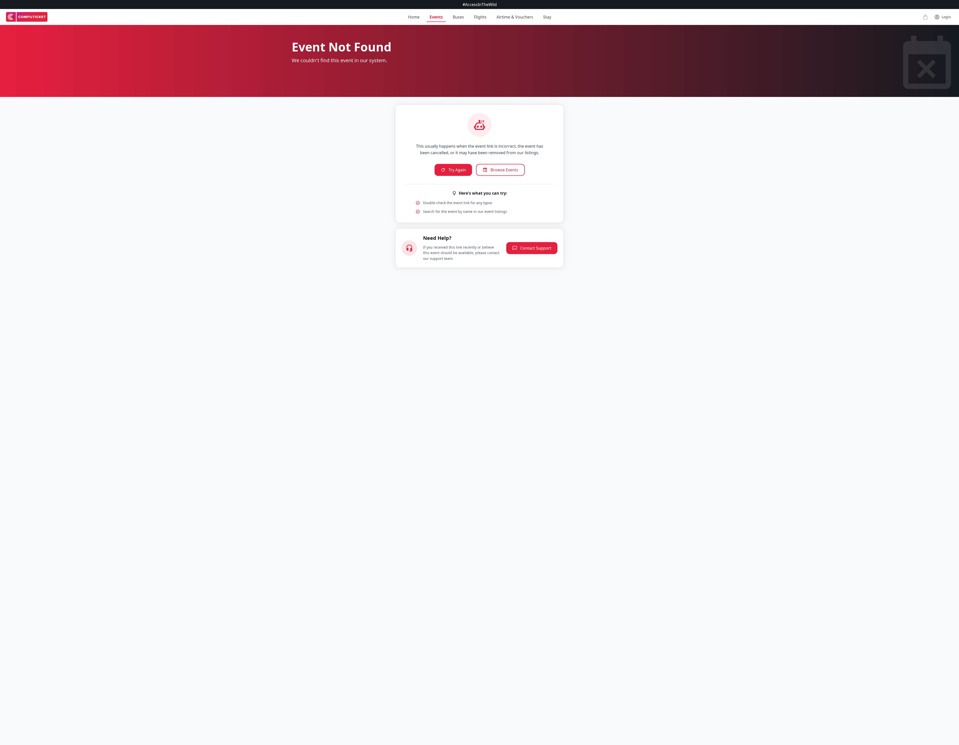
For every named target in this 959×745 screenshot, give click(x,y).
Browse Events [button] (504, 170)
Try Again (457, 170)
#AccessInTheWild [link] (480, 4)
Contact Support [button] (535, 248)
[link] (26, 17)
